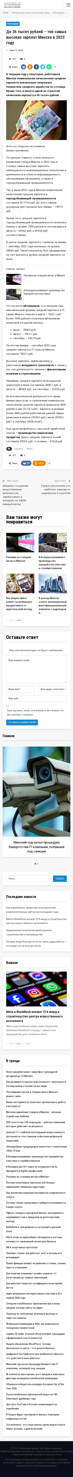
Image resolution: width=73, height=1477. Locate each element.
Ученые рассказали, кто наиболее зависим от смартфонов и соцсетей (55, 489)
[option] (36, 803)
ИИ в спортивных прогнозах (22, 1247)
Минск (29, 449)
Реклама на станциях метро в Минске (44, 275)
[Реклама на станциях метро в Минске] (13, 279)
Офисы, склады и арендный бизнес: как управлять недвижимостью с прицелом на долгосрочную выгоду (35, 1217)
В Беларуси (12, 24)
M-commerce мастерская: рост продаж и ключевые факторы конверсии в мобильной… (36, 847)
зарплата (19, 449)
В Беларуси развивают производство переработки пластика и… (44, 292)
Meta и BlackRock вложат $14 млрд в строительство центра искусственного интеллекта (34, 1016)
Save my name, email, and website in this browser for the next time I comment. (35, 712)
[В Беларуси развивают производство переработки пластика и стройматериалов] (13, 294)
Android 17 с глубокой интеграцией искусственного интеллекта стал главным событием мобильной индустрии (35, 1136)
